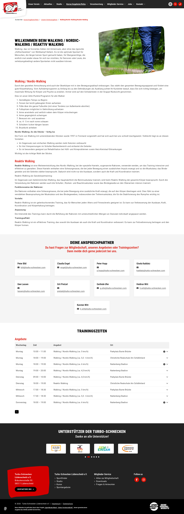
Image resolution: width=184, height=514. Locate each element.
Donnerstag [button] (21, 402)
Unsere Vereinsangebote (49, 20)
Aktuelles (48, 4)
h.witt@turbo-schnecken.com (153, 288)
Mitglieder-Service (115, 4)
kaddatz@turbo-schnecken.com (151, 270)
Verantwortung (96, 4)
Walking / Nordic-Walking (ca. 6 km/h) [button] (70, 364)
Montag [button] (19, 351)
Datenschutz (68, 504)
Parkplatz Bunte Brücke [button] (120, 351)
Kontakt (139, 4)
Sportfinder (62, 478)
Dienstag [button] (20, 377)
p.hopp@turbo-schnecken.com (110, 270)
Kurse (59, 484)
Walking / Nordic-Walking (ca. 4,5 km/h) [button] (71, 370)
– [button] (39, 351)
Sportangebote (63, 487)
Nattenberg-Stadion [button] (119, 364)
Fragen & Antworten (105, 484)
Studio (59, 4)
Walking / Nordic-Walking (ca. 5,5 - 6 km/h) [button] (73, 358)
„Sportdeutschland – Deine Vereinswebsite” (59, 507)
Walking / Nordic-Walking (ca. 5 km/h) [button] (70, 351)
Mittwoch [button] (20, 389)
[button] (164, 351)
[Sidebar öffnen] (180, 4)
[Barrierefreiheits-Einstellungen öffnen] (170, 4)
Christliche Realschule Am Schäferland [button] (127, 358)
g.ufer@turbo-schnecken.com (113, 288)
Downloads (101, 481)
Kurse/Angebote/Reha (76, 4)
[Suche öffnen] (175, 4)
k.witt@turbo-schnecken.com (93, 309)
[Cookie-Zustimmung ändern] (5, 508)
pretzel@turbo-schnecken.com (71, 291)
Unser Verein (34, 4)
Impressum (56, 504)
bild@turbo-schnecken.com (33, 267)
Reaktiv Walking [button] (60, 383)
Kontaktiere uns (24, 489)
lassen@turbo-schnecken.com (31, 291)
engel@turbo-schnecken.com (73, 267)
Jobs (130, 4)
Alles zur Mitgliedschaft (107, 478)
